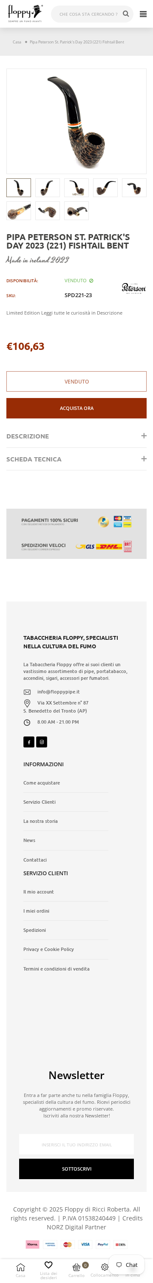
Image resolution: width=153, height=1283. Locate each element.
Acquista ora (77, 408)
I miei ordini (36, 911)
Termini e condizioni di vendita (56, 968)
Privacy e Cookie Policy (48, 949)
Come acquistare (41, 782)
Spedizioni (34, 930)
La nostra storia (40, 821)
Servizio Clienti (39, 802)
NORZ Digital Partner (76, 1227)
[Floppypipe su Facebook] (28, 741)
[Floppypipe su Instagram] (41, 741)
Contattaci (35, 859)
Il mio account (38, 891)
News (29, 840)
